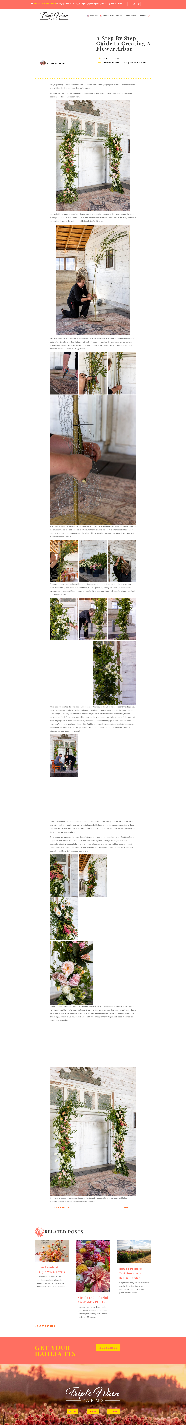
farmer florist (139, 62)
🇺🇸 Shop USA (92, 16)
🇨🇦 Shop (93, 1411)
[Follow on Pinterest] (139, 4)
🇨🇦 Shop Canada (107, 16)
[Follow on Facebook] (129, 4)
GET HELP (113, 1411)
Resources (131, 16)
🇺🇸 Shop (72, 1411)
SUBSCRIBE (108, 1348)
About (119, 16)
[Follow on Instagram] (134, 4)
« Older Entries (45, 1326)
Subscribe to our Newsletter (45, 4)
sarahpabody (58, 63)
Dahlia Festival (112, 62)
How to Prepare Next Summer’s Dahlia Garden (130, 1273)
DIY (126, 62)
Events (143, 16)
